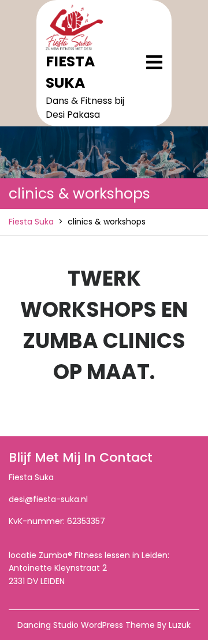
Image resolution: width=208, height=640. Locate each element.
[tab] (154, 62)
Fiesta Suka (31, 221)
